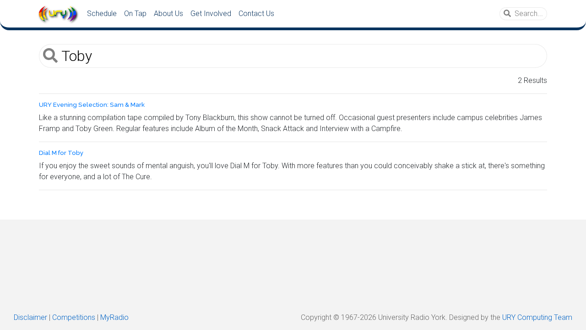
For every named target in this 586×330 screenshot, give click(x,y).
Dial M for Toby (61, 152)
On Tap (135, 13)
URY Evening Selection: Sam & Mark (92, 104)
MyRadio (114, 317)
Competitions (73, 317)
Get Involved (210, 13)
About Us (168, 13)
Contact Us (256, 13)
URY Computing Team (537, 317)
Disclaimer (30, 317)
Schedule (102, 13)
